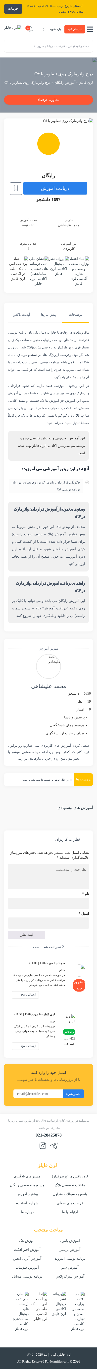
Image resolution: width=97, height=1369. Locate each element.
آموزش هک (27, 1241)
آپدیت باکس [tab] (21, 314)
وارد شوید (55, 29)
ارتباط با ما (70, 1212)
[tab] (75, 316)
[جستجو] (10, 45)
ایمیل (84, 913)
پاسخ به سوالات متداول (70, 1194)
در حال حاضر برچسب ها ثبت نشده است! (45, 779)
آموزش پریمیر (70, 1250)
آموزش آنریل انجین (27, 1258)
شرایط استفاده (27, 1203)
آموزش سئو (70, 1267)
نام (85, 894)
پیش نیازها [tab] (48, 314)
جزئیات (13, 8)
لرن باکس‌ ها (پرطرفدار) (70, 1176)
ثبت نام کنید (74, 29)
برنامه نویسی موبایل (27, 1276)
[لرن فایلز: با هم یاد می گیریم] (12, 29)
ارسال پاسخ (28, 994)
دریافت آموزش (55, 188)
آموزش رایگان (64, 83)
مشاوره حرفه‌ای (48, 100)
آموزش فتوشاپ (27, 1267)
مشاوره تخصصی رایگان (27, 1185)
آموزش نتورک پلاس (70, 1276)
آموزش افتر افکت (27, 1250)
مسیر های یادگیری (27, 1176)
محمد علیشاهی (48, 686)
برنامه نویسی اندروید (70, 1258)
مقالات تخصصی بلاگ (70, 1185)
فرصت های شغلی (70, 1203)
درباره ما (27, 1212)
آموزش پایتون (70, 1241)
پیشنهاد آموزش (27, 1194)
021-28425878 (49, 1135)
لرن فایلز (86, 83)
